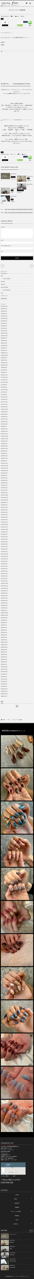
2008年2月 (3, 661)
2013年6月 (3, 509)
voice (2, 292)
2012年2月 (3, 549)
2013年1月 (3, 522)
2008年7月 (3, 652)
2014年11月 (3, 468)
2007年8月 (3, 676)
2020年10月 (3, 335)
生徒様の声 (17, 1203)
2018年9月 (3, 357)
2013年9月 (3, 502)
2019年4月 (3, 347)
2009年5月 (3, 630)
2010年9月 (3, 590)
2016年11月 (3, 409)
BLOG (17, 1219)
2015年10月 (3, 441)
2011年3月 (3, 576)
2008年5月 (3, 657)
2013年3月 (3, 517)
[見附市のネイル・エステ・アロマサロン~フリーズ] (10, 3)
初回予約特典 (4, 298)
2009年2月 (3, 637)
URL (2, 251)
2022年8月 (3, 321)
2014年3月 (3, 487)
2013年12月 (3, 495)
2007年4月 (3, 686)
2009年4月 (3, 632)
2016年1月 (3, 433)
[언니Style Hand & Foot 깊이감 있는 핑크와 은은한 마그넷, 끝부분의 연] (17, 917)
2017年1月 (3, 404)
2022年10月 (3, 318)
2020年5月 (3, 340)
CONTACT (15, 1224)
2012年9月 (3, 531)
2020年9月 (3, 338)
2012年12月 (3, 524)
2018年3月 (3, 370)
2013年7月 (3, 507)
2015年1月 (3, 463)
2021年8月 (3, 325)
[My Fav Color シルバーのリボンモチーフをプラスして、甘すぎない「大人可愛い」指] (17, 817)
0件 (12, 16)
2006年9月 (3, 696)
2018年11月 (3, 355)
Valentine (29, 180)
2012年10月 (3, 529)
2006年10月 (3, 693)
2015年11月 (3, 438)
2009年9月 (3, 620)
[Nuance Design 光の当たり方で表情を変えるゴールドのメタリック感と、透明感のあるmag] (17, 983)
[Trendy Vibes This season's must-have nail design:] (17, 784)
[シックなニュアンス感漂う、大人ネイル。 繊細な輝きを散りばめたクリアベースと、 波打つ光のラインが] (17, 1116)
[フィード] (17, 706)
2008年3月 (3, 659)
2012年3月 (3, 546)
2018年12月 (3, 352)
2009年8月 (3, 622)
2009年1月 (3, 639)
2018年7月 (3, 360)
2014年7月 (3, 477)
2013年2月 (3, 519)
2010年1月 (3, 610)
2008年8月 (3, 649)
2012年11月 (3, 527)
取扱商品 (17, 1215)
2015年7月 (3, 448)
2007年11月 (3, 669)
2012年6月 (3, 539)
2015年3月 (3, 458)
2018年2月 (3, 372)
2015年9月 (3, 443)
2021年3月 (3, 328)
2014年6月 (3, 480)
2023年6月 (3, 313)
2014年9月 (3, 473)
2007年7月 (3, 679)
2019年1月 (3, 350)
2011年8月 (3, 563)
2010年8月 (3, 593)
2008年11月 (3, 644)
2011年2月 (3, 578)
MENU (15, 1199)
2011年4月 (3, 573)
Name (2, 240)
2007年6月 (3, 681)
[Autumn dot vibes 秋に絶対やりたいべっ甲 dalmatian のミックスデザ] (17, 751)
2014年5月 (3, 482)
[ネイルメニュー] (5, 178)
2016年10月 (3, 411)
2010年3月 (3, 605)
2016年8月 (3, 416)
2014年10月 (3, 470)
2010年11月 (3, 585)
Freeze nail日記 (20, 190)
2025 (12, 192)
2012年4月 (3, 544)
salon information (4, 287)
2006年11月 (3, 691)
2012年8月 (3, 534)
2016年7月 (3, 419)
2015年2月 (3, 460)
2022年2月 (3, 323)
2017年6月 (3, 392)
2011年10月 (3, 558)
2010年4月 (3, 603)
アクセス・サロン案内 (16, 1211)
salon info (3, 284)
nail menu (3, 281)
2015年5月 (3, 453)
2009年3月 (3, 634)
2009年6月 (3, 627)
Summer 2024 (13, 1261)
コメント (14, 154)
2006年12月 (3, 688)
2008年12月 (3, 642)
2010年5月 (3, 600)
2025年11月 (3, 306)
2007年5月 (3, 684)
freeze (17, 16)
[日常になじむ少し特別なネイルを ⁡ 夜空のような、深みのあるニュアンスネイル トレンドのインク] (17, 1016)
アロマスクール (4, 295)
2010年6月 (3, 598)
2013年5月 (3, 512)
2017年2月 (3, 401)
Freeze (10, 1176)
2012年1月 (3, 551)
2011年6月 (3, 568)
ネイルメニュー (13, 1234)
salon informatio (6, 290)
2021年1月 (3, 330)
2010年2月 (3, 608)
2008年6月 (3, 654)
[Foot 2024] (21, 189)
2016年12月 (3, 406)
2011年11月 (3, 556)
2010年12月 (3, 583)
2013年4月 (3, 514)
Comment (3, 227)
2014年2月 (3, 490)
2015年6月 (3, 451)
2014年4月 (3, 485)
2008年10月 (3, 647)
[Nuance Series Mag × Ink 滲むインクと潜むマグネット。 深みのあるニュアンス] (17, 1049)
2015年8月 (3, 446)
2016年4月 (3, 426)
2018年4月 (3, 367)
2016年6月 (3, 421)
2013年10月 (3, 500)
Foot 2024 (19, 192)
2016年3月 (3, 428)
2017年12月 (3, 377)
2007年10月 (3, 671)
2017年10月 (3, 382)
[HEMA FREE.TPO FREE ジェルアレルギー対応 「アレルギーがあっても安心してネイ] (17, 851)
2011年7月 (3, 566)
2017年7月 (3, 389)
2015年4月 (3, 455)
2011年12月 (3, 554)
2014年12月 (3, 465)
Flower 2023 (12, 1267)
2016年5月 (3, 424)
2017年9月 (3, 384)
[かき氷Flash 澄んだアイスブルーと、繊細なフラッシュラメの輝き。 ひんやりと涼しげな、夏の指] (17, 1083)
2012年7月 (3, 536)
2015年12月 (3, 436)
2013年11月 (3, 497)
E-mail (2, 245)
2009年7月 (3, 625)
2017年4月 (3, 397)
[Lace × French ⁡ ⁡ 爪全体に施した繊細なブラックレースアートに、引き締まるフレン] (17, 884)
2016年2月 (3, 431)
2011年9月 (3, 561)
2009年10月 (3, 617)
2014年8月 (3, 475)
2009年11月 (3, 615)
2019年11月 (3, 345)
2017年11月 (3, 379)
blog (2, 18)
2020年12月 (3, 333)
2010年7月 (3, 595)
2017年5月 (3, 394)
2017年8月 (3, 387)
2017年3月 (3, 399)
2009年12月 (3, 612)
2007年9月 (3, 674)
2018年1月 (3, 375)
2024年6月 (3, 311)
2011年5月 (3, 571)
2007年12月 (3, 666)
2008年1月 (3, 664)
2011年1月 (3, 581)
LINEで (18, 1180)
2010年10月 (3, 588)
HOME (17, 1194)
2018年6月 (3, 362)
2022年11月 (3, 316)
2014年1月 (3, 492)
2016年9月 (3, 414)
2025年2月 (3, 308)
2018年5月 (3, 365)
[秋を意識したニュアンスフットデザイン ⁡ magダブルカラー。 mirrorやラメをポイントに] (17, 950)
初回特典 (17, 1207)
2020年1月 (3, 343)
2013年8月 (3, 504)
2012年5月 (3, 541)
